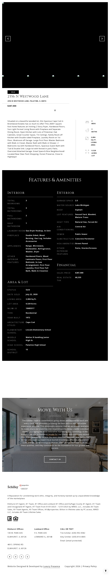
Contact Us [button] (55, 459)
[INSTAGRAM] (15, 557)
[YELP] (27, 557)
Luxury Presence (51, 566)
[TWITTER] (21, 557)
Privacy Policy (90, 566)
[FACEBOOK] (10, 557)
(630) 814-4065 (79, 537)
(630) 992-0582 (78, 533)
